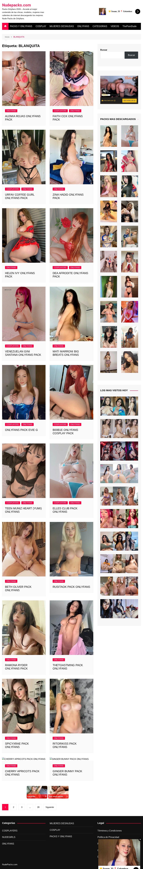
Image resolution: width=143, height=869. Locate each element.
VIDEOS (115, 26)
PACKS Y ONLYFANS (21, 26)
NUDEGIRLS (8, 837)
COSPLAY (41, 26)
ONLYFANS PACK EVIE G (21, 429)
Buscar (103, 50)
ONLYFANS (83, 26)
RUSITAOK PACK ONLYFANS (71, 586)
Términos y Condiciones (109, 830)
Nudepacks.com (16, 5)
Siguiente (50, 807)
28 (38, 807)
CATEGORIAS (100, 26)
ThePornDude (129, 26)
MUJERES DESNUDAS (62, 26)
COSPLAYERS (60, 111)
